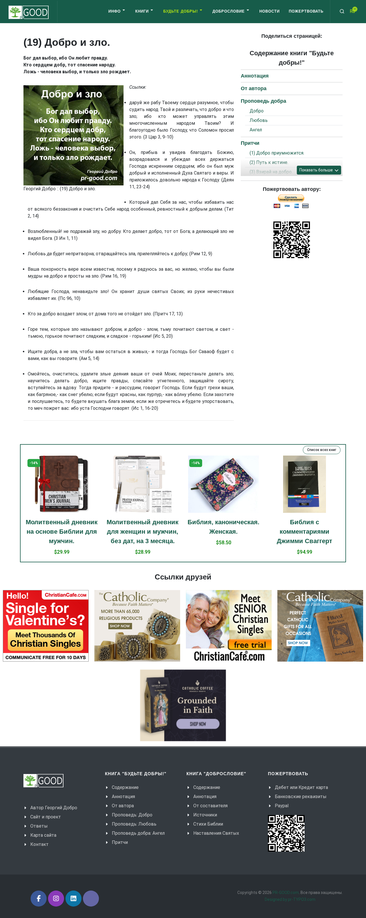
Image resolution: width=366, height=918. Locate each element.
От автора (253, 88)
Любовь (259, 120)
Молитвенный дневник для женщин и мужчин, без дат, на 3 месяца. (62, 532)
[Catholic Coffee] (183, 705)
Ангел (256, 129)
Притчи (250, 143)
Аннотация (255, 76)
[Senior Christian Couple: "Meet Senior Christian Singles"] (229, 626)
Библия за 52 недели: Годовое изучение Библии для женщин (304, 475)
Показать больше (316, 170)
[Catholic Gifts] (137, 626)
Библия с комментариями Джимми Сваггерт (223, 532)
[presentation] (19, 509)
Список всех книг (321, 450)
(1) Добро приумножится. (277, 153)
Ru (352, 11)
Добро (257, 111)
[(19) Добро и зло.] (73, 135)
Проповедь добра (263, 101)
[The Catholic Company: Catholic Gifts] (320, 626)
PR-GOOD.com (285, 892)
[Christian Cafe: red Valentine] (46, 626)
